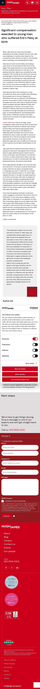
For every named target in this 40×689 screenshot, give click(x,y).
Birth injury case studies (28, 21)
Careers (8, 540)
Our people (9, 551)
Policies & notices (9, 663)
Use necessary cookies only (20, 379)
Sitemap (6, 678)
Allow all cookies (20, 369)
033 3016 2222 (17, 430)
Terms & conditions (10, 660)
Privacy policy (8, 667)
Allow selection (20, 374)
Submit (6, 516)
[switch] (35, 344)
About (7, 533)
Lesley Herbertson (7, 24)
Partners (6, 671)
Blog (6, 537)
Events (7, 547)
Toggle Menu (2, 2)
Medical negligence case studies (11, 22)
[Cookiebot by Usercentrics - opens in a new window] (30, 308)
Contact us (9, 544)
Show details (30, 363)
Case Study (16, 21)
